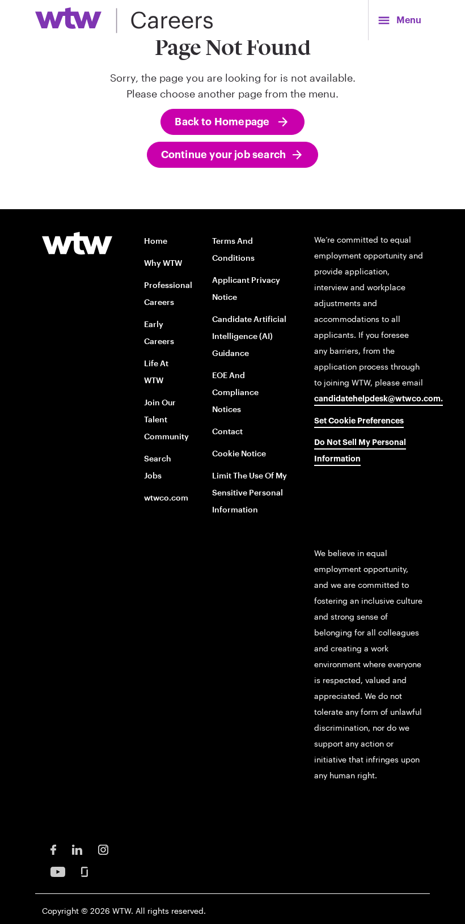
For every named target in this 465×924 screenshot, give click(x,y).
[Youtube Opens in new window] (57, 871)
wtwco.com (166, 497)
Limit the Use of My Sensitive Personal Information (249, 492)
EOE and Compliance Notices (235, 392)
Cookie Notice (239, 453)
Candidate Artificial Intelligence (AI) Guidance (249, 336)
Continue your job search (223, 155)
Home (155, 240)
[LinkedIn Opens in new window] (77, 849)
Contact (227, 431)
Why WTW (163, 263)
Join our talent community (166, 419)
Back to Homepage (223, 122)
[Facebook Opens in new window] (53, 849)
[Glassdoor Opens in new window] (84, 871)
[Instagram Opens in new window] (103, 849)
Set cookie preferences (359, 421)
